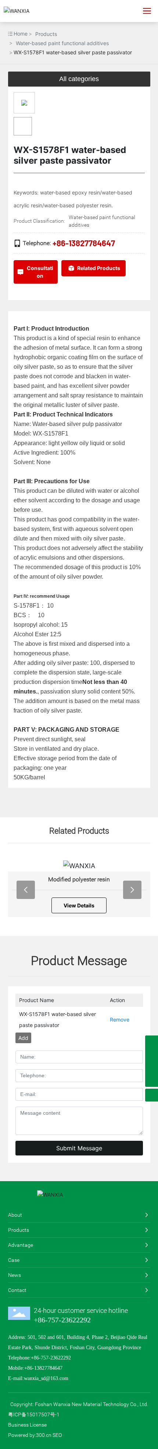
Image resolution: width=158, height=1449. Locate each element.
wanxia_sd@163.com (46, 1378)
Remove (119, 1019)
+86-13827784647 (84, 243)
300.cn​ (43, 1435)
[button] (26, 890)
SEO (57, 1435)
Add (23, 1038)
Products (46, 34)
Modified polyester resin (79, 879)
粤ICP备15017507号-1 (34, 1414)
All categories (79, 79)
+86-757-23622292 (62, 1320)
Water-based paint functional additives (62, 43)
